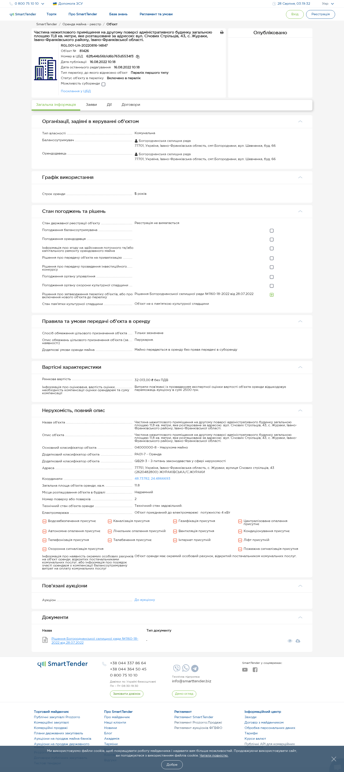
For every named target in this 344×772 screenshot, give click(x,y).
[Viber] (176, 670)
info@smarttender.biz (191, 681)
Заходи (250, 717)
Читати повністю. (214, 755)
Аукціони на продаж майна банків (62, 738)
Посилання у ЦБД (76, 91)
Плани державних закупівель (58, 733)
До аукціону (145, 600)
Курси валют (255, 738)
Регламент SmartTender (193, 717)
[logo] (62, 664)
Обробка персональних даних (270, 728)
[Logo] (23, 14)
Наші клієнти (115, 722)
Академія (111, 738)
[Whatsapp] (185, 670)
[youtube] (245, 671)
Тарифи (251, 733)
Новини (110, 728)
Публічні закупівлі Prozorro (57, 717)
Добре (172, 764)
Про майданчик (117, 717)
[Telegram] (194, 670)
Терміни (111, 744)
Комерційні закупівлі (51, 722)
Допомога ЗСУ (71, 3)
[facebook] (255, 671)
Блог (108, 733)
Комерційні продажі (51, 728)
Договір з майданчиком (264, 722)
